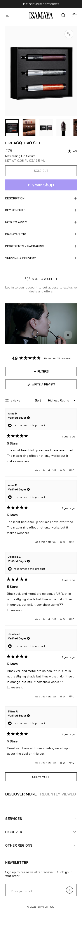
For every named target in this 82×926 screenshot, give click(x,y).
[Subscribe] (70, 888)
